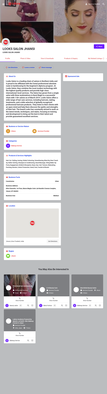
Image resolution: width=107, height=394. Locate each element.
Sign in (90, 4)
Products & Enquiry (71, 58)
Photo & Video (25, 58)
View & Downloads (47, 58)
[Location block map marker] (32, 223)
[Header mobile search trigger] (103, 4)
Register (97, 4)
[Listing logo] (6, 42)
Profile (7, 58)
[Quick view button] (28, 305)
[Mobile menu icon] (3, 4)
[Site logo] (19, 4)
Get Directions (52, 241)
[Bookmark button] (32, 305)
